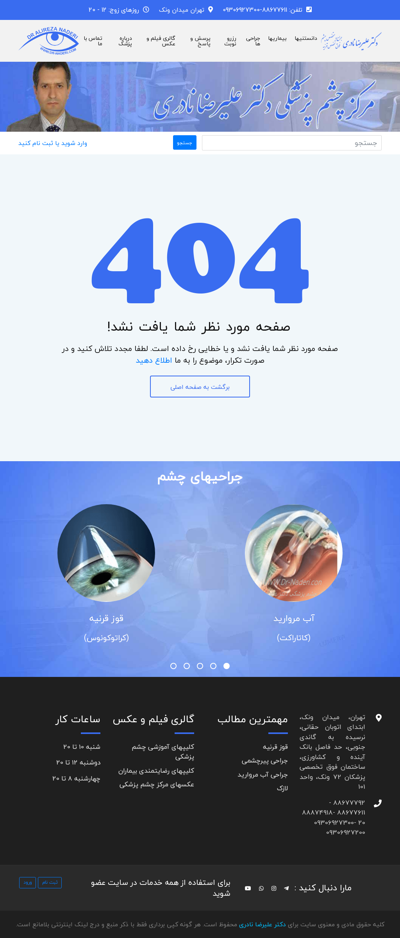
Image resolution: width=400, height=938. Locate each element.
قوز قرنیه (106, 618)
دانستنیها (306, 38)
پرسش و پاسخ (200, 40)
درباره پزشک (125, 40)
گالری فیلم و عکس (160, 40)
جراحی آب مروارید (263, 774)
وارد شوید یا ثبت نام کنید (52, 143)
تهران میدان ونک (181, 9)
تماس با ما (93, 40)
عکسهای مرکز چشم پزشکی (157, 784)
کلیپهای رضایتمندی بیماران (156, 770)
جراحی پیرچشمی (265, 760)
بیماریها (277, 38)
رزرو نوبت (230, 40)
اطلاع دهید (154, 360)
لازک (282, 788)
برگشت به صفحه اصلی (200, 386)
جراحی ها (253, 40)
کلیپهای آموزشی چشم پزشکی (163, 752)
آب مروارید (293, 618)
